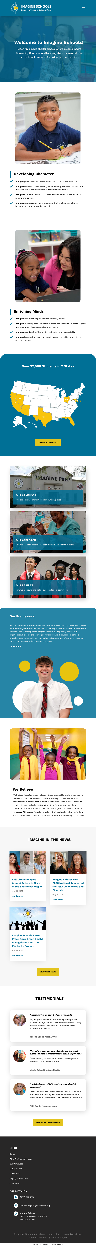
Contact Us (15, 1183)
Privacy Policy (53, 1234)
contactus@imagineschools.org (35, 1205)
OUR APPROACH (26, 540)
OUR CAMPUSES (26, 495)
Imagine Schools (37, 1234)
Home (12, 1154)
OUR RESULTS (24, 585)
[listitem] (20, 401)
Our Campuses (16, 1164)
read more (17, 896)
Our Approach (16, 1169)
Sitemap (33, 1237)
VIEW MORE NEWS (48, 972)
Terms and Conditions (71, 1234)
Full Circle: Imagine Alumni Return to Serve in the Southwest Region (27, 883)
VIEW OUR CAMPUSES (48, 442)
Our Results (15, 1173)
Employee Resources (19, 1178)
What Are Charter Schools (21, 1159)
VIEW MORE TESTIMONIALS (48, 1122)
